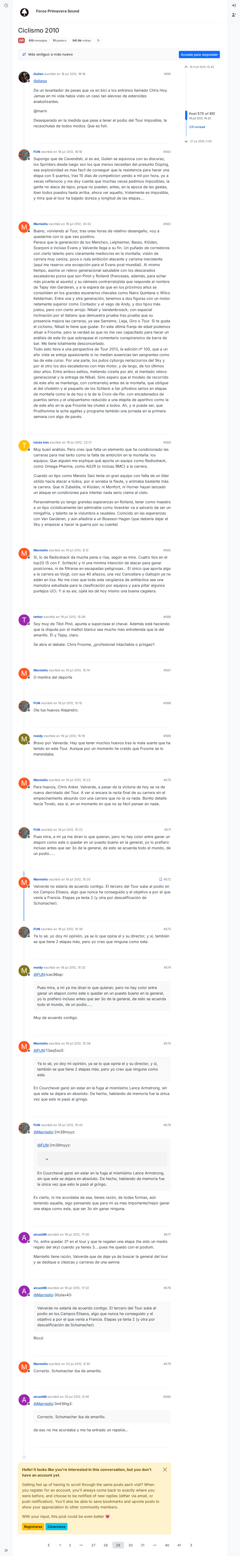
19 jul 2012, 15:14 (78, 670)
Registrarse (33, 1527)
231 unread (197, 127)
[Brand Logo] (26, 11)
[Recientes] (6, 5)
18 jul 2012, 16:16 (73, 74)
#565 (167, 550)
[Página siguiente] (191, 1545)
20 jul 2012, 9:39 (77, 1396)
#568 (167, 703)
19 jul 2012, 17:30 (77, 1234)
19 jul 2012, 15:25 (78, 879)
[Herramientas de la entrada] (167, 138)
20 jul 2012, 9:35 (78, 1364)
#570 (167, 780)
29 (118, 1545)
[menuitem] (234, 5)
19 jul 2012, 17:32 (77, 1288)
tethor (38, 617)
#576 (167, 1125)
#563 (167, 224)
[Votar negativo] (157, 138)
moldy (38, 736)
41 (179, 1545)
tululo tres (41, 442)
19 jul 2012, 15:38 (78, 1043)
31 (142, 1545)
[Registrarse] (234, 15)
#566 (167, 617)
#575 (167, 1043)
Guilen (38, 74)
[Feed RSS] (98, 40)
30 (130, 1545)
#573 (167, 929)
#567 (167, 670)
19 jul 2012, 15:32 (73, 967)
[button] (6, 1550)
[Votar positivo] (141, 138)
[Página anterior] (49, 1545)
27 (93, 1545)
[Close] (165, 1469)
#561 (167, 74)
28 (106, 1545)
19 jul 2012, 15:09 (73, 617)
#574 (167, 967)
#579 (167, 1364)
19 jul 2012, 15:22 (78, 780)
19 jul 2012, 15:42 (70, 1125)
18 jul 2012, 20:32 (78, 224)
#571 (167, 829)
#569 (167, 736)
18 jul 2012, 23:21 (79, 442)
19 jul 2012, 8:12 (77, 550)
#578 (167, 1288)
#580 (167, 1396)
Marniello (41, 224)
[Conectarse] (234, 5)
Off (21, 40)
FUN (37, 152)
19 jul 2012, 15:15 (70, 703)
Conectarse (56, 1527)
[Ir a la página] (81, 1545)
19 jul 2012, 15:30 (70, 929)
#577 (167, 1234)
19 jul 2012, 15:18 (73, 736)
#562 (167, 152)
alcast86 (40, 1234)
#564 (167, 442)
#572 (167, 879)
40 (167, 1545)
